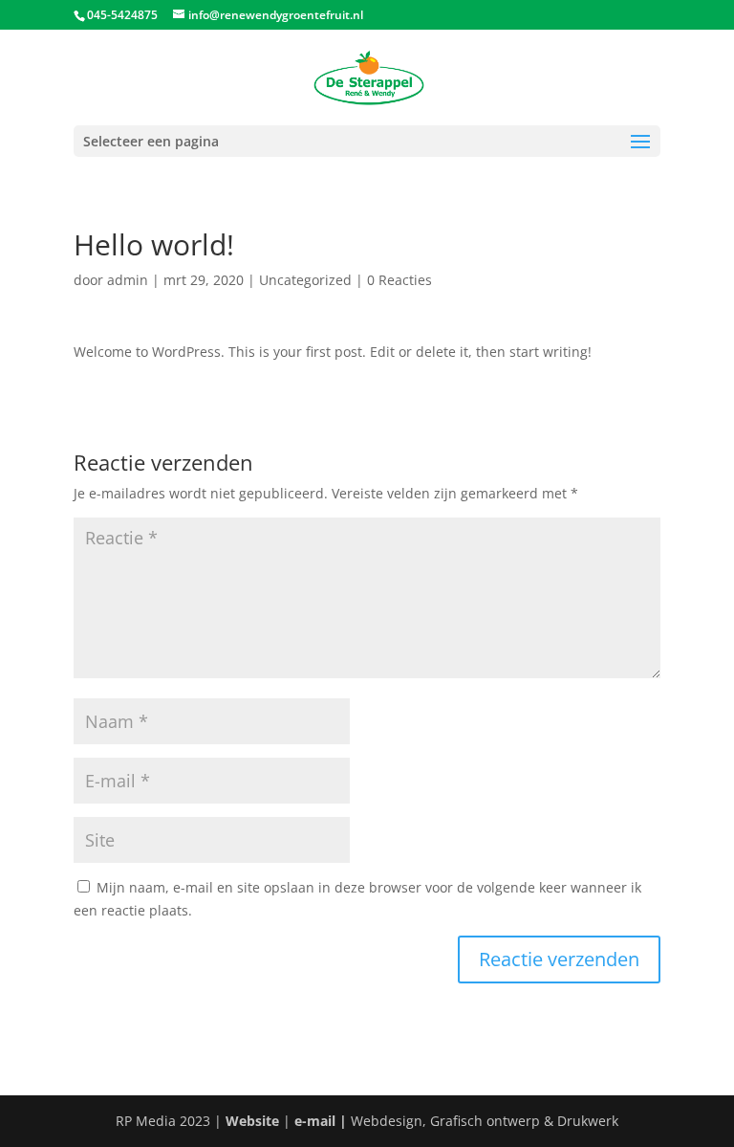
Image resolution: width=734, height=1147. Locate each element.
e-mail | (322, 1121)
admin (127, 280)
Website (252, 1121)
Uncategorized (305, 280)
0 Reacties (399, 280)
